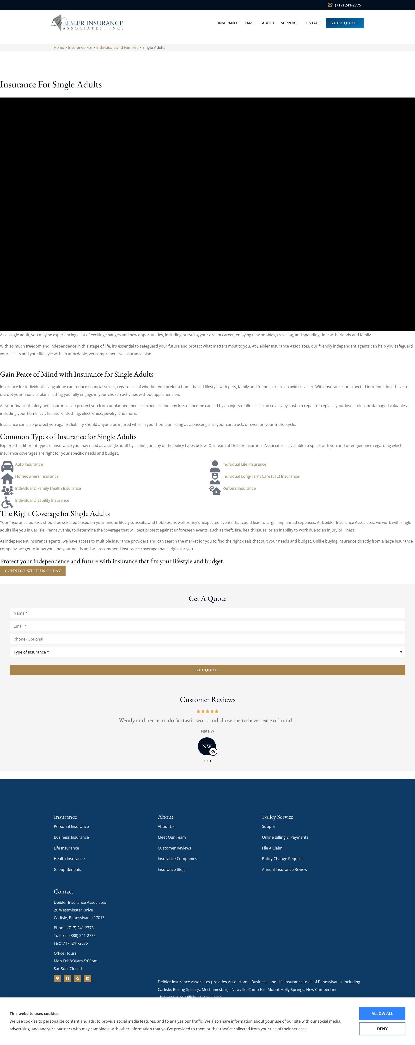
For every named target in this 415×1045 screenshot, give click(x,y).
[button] (204, 761)
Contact (312, 22)
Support (289, 22)
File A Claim (272, 848)
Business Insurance (71, 837)
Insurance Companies (177, 858)
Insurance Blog (171, 869)
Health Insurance (69, 858)
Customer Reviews (174, 848)
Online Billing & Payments (285, 837)
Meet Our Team (172, 837)
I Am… (250, 22)
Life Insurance (66, 848)
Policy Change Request (282, 858)
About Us (166, 826)
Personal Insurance (71, 826)
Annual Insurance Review (284, 869)
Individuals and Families (117, 47)
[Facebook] (67, 978)
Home (59, 47)
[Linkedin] (87, 978)
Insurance (228, 22)
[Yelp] (77, 978)
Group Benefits (67, 869)
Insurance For (80, 47)
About (268, 22)
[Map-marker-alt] (57, 978)
